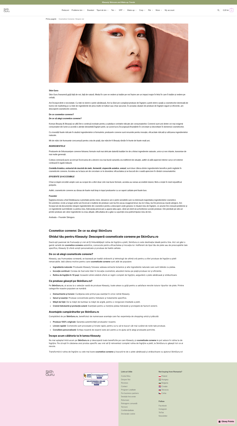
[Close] (159, 176)
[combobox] (84, 218)
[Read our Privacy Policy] (114, 232)
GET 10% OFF (96, 243)
